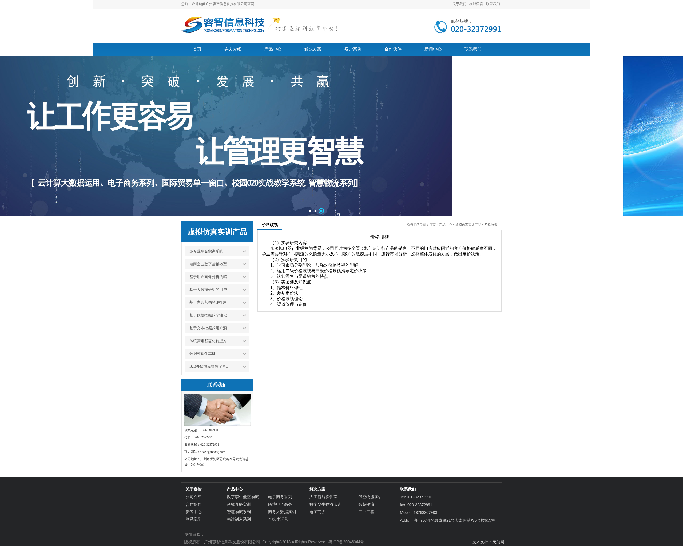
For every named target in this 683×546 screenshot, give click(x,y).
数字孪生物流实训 (325, 504)
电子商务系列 (280, 496)
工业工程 (366, 511)
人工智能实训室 (323, 496)
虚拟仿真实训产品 (468, 225)
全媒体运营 (278, 519)
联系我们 (493, 4)
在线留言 (476, 4)
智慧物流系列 (239, 511)
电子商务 (317, 511)
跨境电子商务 (280, 504)
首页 (432, 225)
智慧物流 (366, 504)
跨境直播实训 (239, 504)
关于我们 (459, 4)
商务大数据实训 (282, 511)
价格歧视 (491, 225)
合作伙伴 (194, 504)
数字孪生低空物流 (243, 496)
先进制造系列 (239, 519)
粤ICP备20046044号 (346, 542)
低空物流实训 (370, 496)
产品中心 (445, 225)
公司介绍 (194, 496)
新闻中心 (194, 511)
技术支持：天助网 (488, 542)
